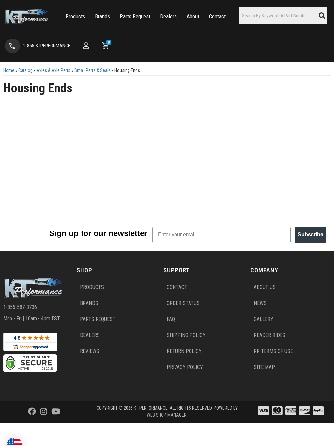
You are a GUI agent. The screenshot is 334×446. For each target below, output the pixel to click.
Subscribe (310, 234)
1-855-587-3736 (20, 307)
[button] (75, 16)
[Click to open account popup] (86, 46)
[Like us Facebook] (32, 411)
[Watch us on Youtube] (55, 411)
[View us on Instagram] (43, 411)
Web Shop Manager (167, 415)
